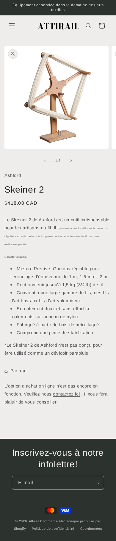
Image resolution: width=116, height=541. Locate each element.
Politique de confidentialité (53, 528)
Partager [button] (19, 370)
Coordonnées (91, 528)
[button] (11, 25)
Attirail (34, 521)
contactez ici (66, 393)
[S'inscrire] (97, 483)
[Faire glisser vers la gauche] (44, 160)
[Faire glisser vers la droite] (71, 160)
